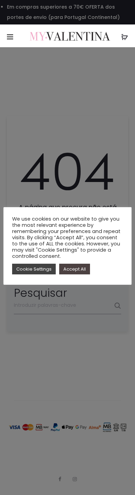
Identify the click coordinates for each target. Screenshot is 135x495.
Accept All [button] (74, 269)
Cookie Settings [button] (34, 269)
